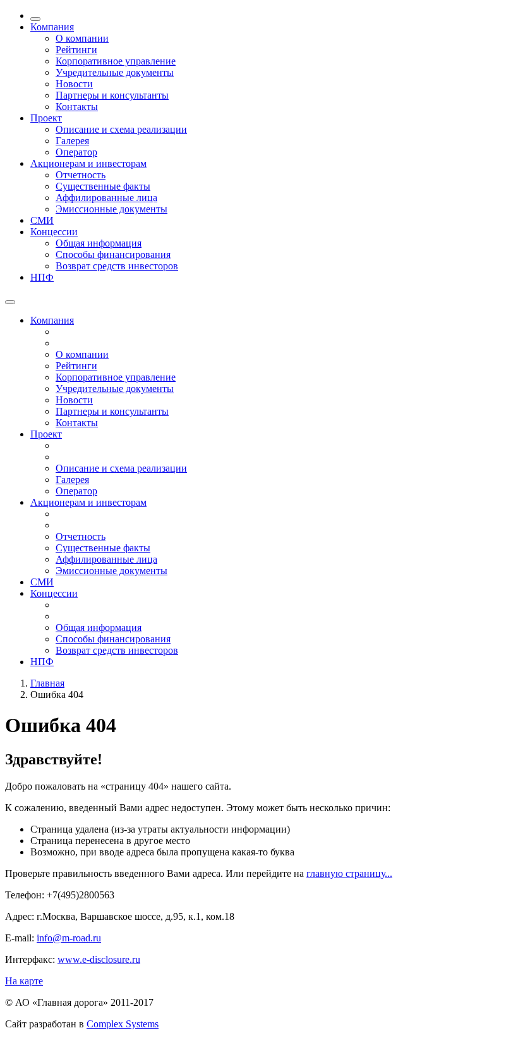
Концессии (54, 593)
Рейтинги (76, 49)
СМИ (42, 220)
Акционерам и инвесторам (88, 502)
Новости (74, 83)
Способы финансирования (113, 254)
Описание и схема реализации (121, 129)
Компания (52, 320)
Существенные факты (103, 186)
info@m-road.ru (69, 938)
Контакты (77, 106)
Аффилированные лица (106, 197)
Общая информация (99, 243)
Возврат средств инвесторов (117, 265)
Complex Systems (123, 1024)
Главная (47, 683)
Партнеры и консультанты (112, 95)
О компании (82, 38)
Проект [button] (46, 118)
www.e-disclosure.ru (98, 959)
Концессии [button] (54, 231)
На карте (24, 981)
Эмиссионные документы (111, 209)
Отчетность (80, 174)
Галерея (72, 140)
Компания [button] (52, 26)
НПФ (42, 277)
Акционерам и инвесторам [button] (88, 163)
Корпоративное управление (116, 61)
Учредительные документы (115, 72)
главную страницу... (349, 873)
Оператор (76, 152)
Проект (46, 434)
